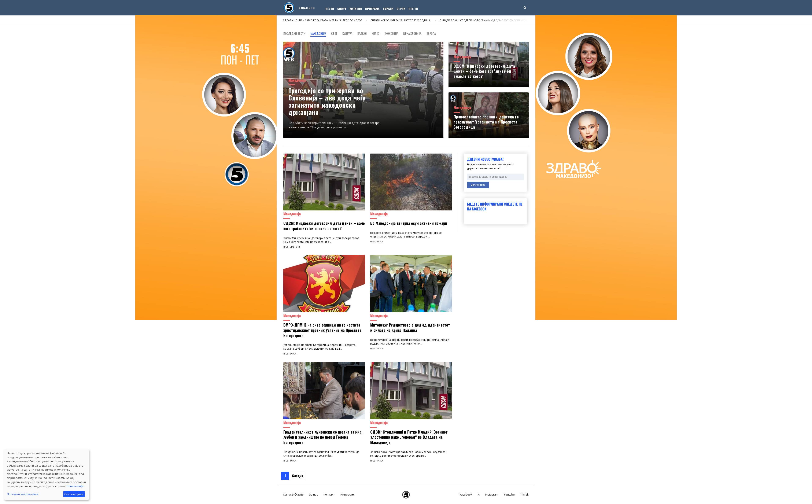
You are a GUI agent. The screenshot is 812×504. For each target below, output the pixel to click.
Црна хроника (412, 33)
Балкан (362, 33)
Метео (375, 33)
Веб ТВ (413, 8)
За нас (313, 494)
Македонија (318, 33)
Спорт (341, 8)
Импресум (347, 494)
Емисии (388, 8)
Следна (297, 475)
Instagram (491, 494)
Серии (401, 8)
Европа (431, 33)
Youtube (509, 494)
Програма (372, 8)
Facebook (466, 494)
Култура (347, 33)
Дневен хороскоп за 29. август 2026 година (364, 20)
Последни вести (294, 33)
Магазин (356, 8)
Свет (334, 33)
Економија (391, 33)
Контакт (329, 494)
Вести (329, 8)
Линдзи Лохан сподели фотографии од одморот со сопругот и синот (453, 20)
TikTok (524, 494)
